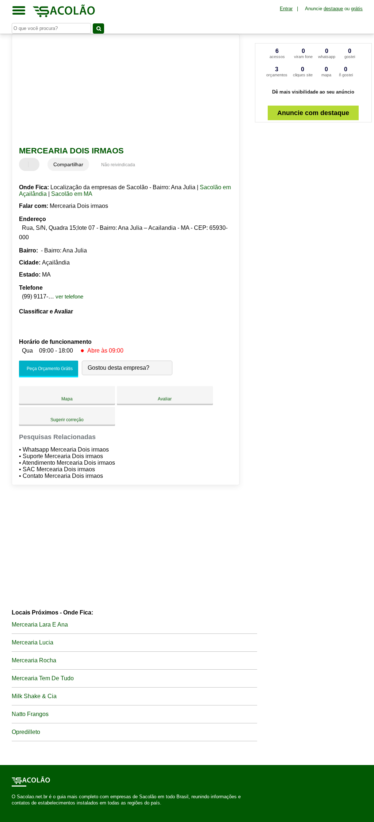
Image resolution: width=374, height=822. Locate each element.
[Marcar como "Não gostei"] (35, 164)
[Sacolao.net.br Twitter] (16, 809)
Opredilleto (26, 732)
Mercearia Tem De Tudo (43, 678)
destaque (333, 8)
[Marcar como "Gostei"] (25, 164)
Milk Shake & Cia (34, 696)
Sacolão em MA (71, 194)
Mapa (67, 399)
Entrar (286, 8)
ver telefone (69, 296)
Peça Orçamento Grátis (49, 368)
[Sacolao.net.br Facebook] (13, 809)
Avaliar (165, 399)
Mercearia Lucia (32, 642)
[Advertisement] (121, 91)
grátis (357, 8)
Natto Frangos (30, 714)
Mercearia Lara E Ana (40, 624)
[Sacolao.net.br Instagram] (20, 809)
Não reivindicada (118, 164)
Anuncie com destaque (313, 113)
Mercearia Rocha (34, 660)
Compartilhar (68, 164)
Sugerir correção (67, 419)
